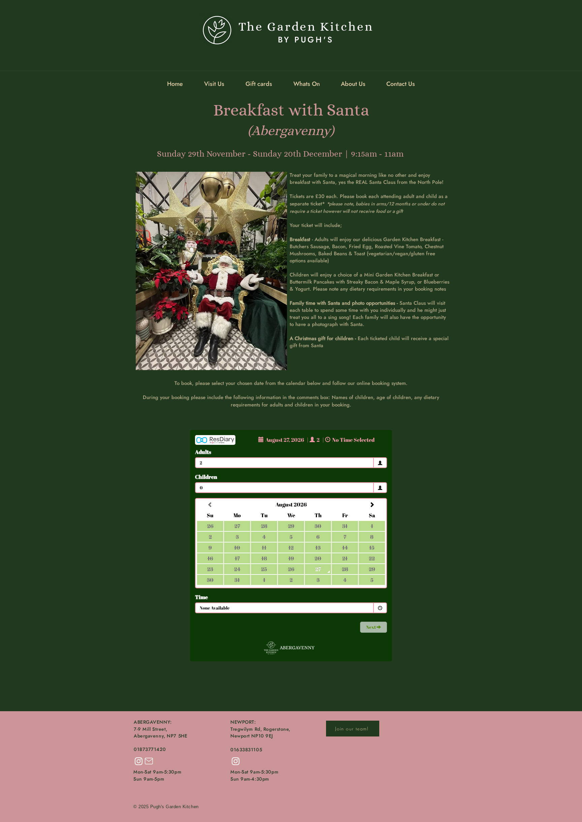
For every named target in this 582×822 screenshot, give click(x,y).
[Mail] (148, 761)
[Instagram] (138, 761)
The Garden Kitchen (306, 26)
